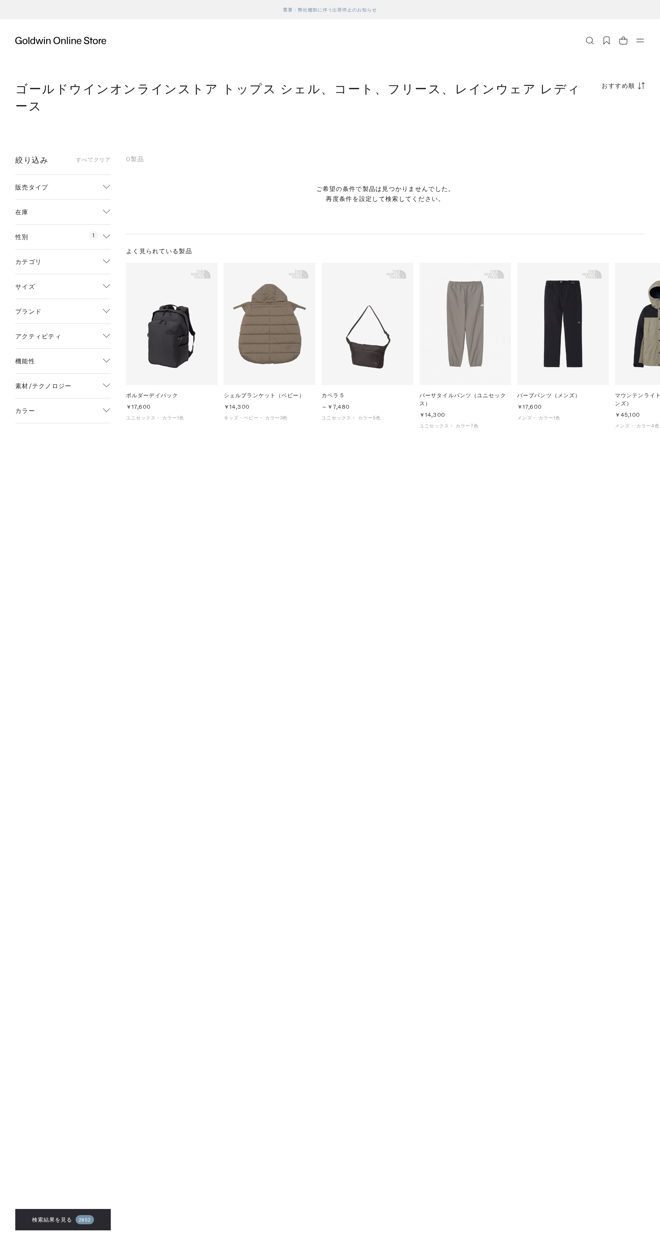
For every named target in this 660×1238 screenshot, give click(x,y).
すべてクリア (93, 159)
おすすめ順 (618, 85)
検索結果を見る (61, 1219)
